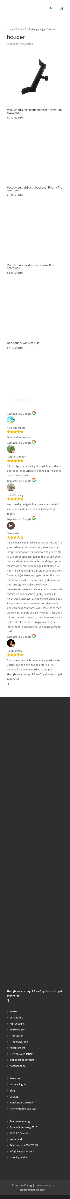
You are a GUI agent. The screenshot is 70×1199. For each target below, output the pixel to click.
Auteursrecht (17, 1047)
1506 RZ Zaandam (20, 1133)
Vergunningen (18, 1084)
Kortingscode (18, 1066)
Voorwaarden (20, 1041)
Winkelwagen (17, 1029)
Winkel (19, 29)
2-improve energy (20, 1121)
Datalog (14, 1096)
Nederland (16, 1139)
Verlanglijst (16, 1017)
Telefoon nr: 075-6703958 (24, 1145)
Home (10, 29)
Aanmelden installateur (23, 1108)
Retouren (17, 1035)
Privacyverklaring (22, 1054)
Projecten (15, 1078)
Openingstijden (19, 1157)
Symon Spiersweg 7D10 (23, 1127)
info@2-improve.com (22, 1151)
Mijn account (17, 1023)
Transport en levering (22, 1059)
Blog (12, 1090)
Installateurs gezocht (22, 1102)
